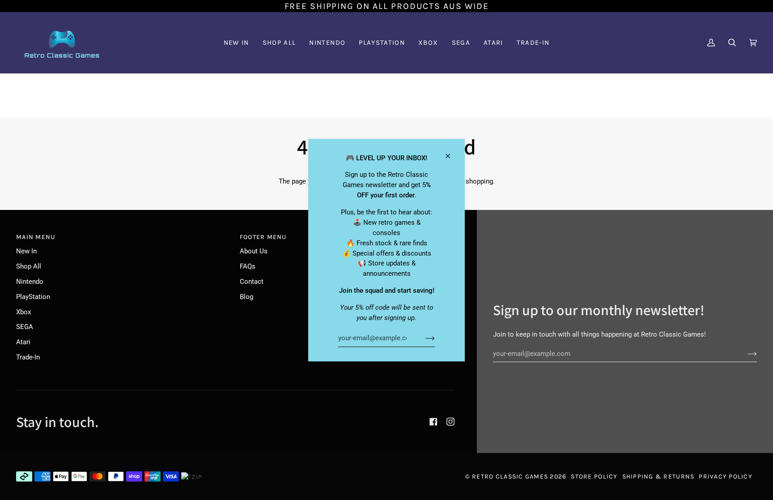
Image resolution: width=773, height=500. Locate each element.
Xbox (23, 312)
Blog (246, 297)
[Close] (451, 152)
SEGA (24, 327)
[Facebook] (433, 422)
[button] (327, 42)
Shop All (28, 266)
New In (26, 251)
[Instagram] (450, 422)
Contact (251, 282)
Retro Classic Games (510, 476)
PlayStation (33, 297)
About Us (254, 251)
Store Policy (594, 476)
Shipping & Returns (658, 476)
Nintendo (29, 282)
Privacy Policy (725, 476)
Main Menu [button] (35, 237)
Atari (23, 342)
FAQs (247, 266)
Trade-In (28, 357)
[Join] (423, 338)
